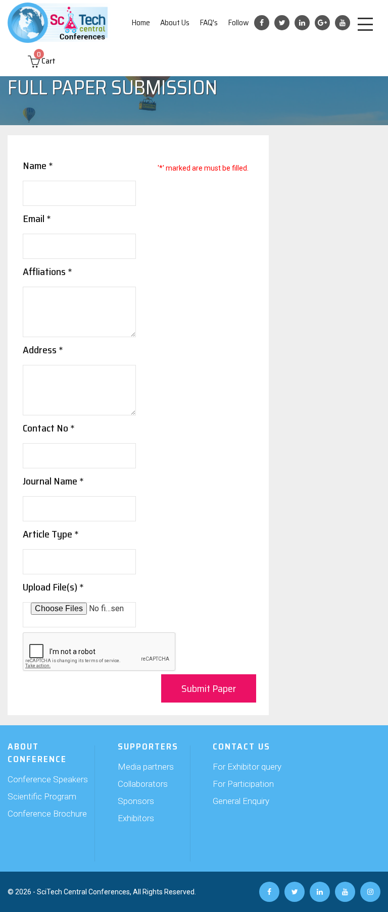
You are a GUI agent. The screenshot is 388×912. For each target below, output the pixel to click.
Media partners (146, 767)
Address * (43, 349)
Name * (38, 165)
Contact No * (49, 428)
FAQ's (209, 22)
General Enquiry (241, 801)
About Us (174, 22)
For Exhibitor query (247, 767)
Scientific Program (42, 796)
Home (140, 22)
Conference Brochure (47, 814)
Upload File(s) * (53, 587)
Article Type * (51, 534)
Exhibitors (136, 818)
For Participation (243, 784)
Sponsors (136, 801)
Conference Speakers (48, 779)
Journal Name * (53, 481)
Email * (37, 218)
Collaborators (143, 784)
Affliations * (47, 271)
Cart (46, 61)
